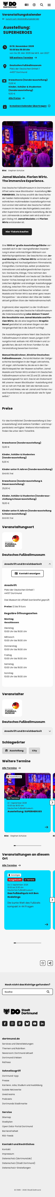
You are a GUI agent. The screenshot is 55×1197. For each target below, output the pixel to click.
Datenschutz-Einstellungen (16, 1168)
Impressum (8, 1153)
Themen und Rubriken (13, 1048)
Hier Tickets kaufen (17, 231)
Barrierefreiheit (10, 1131)
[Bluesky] (27, 1023)
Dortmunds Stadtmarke (14, 1103)
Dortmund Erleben (12, 1057)
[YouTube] (34, 1023)
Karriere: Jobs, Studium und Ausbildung (22, 1085)
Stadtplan (7, 1121)
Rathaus (6, 1062)
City (34, 750)
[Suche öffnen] (41, 5)
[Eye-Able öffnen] (34, 5)
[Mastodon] (19, 1023)
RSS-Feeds (7, 1135)
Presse (5, 1080)
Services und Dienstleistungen (17, 1043)
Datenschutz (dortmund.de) (17, 1158)
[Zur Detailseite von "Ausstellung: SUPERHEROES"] (27, 802)
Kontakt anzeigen (29, 573)
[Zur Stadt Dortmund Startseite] (9, 5)
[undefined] (52, 802)
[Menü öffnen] (49, 5)
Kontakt (6, 1149)
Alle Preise (15, 98)
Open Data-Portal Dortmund (17, 1126)
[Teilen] (50, 963)
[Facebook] (4, 1023)
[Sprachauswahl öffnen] (26, 5)
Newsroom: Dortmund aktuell (17, 1053)
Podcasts (7, 1098)
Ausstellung (16, 750)
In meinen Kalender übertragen (28, 105)
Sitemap (6, 1117)
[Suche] (48, 991)
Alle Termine (9, 768)
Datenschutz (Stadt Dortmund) (18, 1163)
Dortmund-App (10, 1075)
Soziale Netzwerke (11, 1089)
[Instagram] (12, 1023)
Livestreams (8, 1094)
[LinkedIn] (42, 1023)
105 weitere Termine (21, 57)
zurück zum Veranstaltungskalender (22, 19)
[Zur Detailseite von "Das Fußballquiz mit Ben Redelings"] (27, 900)
